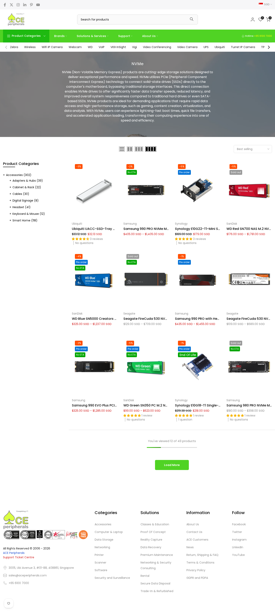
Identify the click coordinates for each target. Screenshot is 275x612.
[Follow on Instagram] (18, 4)
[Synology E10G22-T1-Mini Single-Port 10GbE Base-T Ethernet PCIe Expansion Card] (197, 190)
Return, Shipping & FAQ (202, 555)
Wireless (30, 47)
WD (90, 47)
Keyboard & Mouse (28, 214)
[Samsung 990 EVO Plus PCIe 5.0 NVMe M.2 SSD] (94, 367)
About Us (149, 36)
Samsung (130, 224)
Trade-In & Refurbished (157, 591)
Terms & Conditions (200, 563)
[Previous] (6, 47)
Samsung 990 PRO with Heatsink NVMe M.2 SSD (213, 318)
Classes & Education (155, 524)
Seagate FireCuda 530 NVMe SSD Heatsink (157, 318)
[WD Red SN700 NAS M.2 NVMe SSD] (249, 190)
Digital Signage (25, 201)
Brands (59, 36)
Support (124, 36)
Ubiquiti (220, 47)
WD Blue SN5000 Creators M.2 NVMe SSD (104, 318)
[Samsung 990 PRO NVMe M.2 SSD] (146, 190)
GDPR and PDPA (197, 578)
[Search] (191, 19)
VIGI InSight (118, 47)
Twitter (237, 532)
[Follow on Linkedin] (25, 4)
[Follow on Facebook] (5, 4)
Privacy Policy (195, 570)
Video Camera (187, 47)
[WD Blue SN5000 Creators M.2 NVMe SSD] (94, 280)
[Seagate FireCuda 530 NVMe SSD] (249, 280)
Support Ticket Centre (18, 557)
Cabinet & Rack (26, 187)
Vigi (134, 47)
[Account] (252, 19)
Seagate (129, 314)
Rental (145, 576)
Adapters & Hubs (27, 181)
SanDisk (231, 224)
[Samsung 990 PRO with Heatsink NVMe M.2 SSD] (197, 280)
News (190, 547)
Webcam (75, 47)
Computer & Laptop (109, 532)
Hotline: (258, 36)
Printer (99, 555)
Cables (20, 194)
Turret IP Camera (243, 47)
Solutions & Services (91, 36)
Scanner (100, 563)
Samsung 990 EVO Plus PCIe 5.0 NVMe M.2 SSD (109, 405)
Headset (21, 207)
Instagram (239, 540)
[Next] (268, 47)
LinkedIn (237, 547)
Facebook (239, 524)
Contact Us (194, 532)
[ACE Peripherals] (16, 19)
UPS (206, 47)
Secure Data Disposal (155, 583)
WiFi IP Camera (52, 47)
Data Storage (104, 540)
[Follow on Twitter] (11, 4)
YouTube (238, 555)
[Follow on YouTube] (38, 4)
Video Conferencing (157, 47)
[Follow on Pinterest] (31, 4)
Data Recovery (151, 547)
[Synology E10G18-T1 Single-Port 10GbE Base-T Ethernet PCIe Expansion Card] (197, 367)
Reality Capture (151, 540)
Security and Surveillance (112, 578)
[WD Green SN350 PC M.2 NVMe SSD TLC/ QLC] (146, 367)
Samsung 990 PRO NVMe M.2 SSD (150, 228)
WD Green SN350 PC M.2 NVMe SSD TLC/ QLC (159, 405)
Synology (181, 224)
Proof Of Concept (153, 532)
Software (101, 570)
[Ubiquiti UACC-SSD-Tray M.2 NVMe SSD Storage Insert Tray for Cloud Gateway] (94, 190)
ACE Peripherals (14, 553)
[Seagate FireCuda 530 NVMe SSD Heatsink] (146, 280)
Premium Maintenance (157, 555)
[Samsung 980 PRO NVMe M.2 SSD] (249, 367)
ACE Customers (197, 540)
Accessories (18, 175)
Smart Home (24, 220)
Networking (102, 547)
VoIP (101, 47)
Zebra (14, 47)
